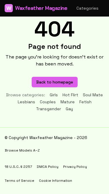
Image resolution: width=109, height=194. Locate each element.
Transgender (48, 108)
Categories (87, 8)
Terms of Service (19, 180)
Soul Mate (93, 94)
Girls (54, 94)
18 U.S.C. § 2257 (18, 166)
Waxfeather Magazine (36, 8)
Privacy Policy (75, 166)
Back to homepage (54, 82)
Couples (48, 101)
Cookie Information (55, 180)
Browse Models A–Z (22, 150)
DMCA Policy (47, 166)
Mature (67, 101)
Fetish (85, 101)
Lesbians (26, 101)
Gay (69, 108)
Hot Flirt (70, 94)
